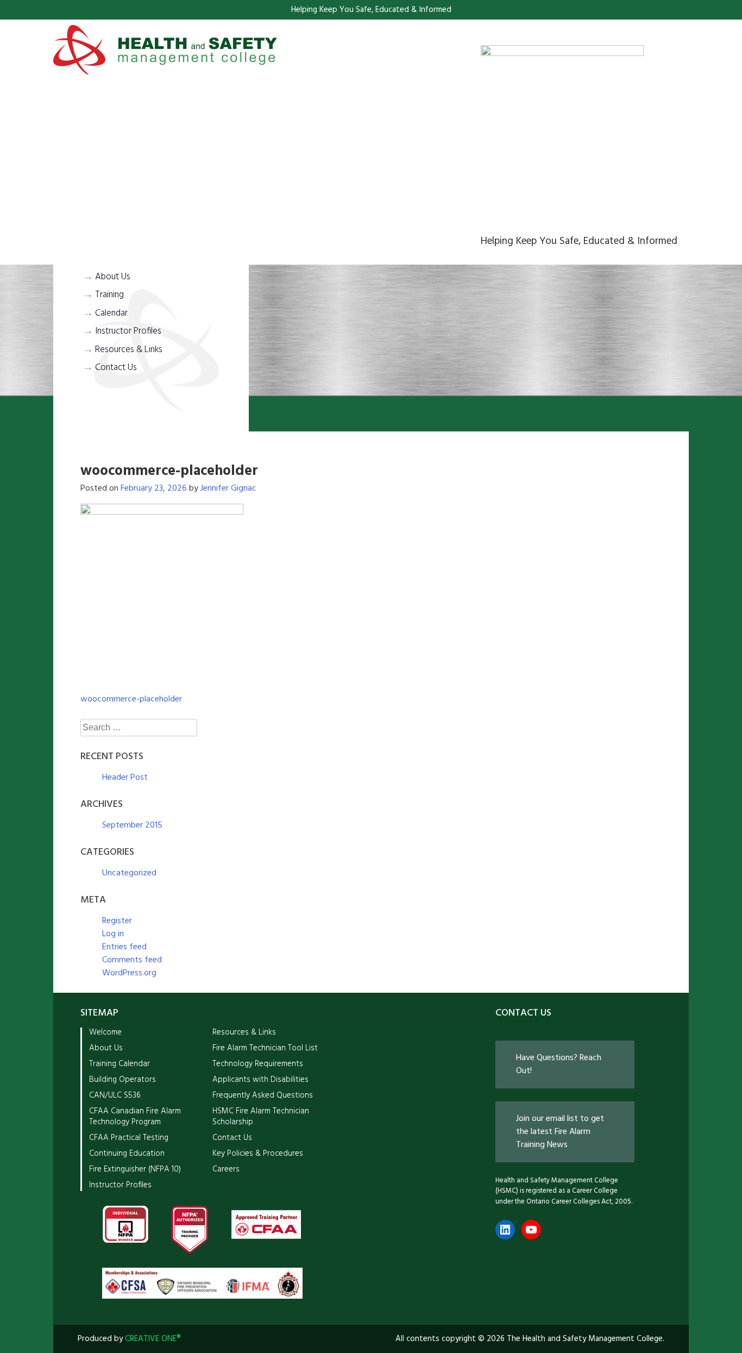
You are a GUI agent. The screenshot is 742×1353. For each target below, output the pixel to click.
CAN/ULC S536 (115, 1095)
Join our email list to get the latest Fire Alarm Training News (560, 1132)
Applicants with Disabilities (260, 1079)
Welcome (105, 1032)
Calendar (111, 313)
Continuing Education (127, 1153)
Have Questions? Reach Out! (558, 1064)
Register (117, 921)
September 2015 (132, 825)
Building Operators (122, 1079)
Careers (226, 1169)
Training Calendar (119, 1063)
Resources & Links (128, 350)
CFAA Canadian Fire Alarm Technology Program (135, 1116)
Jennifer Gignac (228, 488)
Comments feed (132, 960)
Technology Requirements (257, 1063)
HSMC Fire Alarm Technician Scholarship (260, 1116)
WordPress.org (129, 973)
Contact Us (116, 368)
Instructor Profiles (128, 331)
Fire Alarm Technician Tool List (265, 1048)
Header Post (125, 778)
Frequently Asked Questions (262, 1095)
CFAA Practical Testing (128, 1137)
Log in (113, 934)
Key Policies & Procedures (257, 1153)
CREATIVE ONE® (153, 1338)
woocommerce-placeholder (131, 699)
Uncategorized (129, 873)
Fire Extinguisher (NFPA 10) (135, 1169)
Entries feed (124, 947)
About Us (112, 277)
